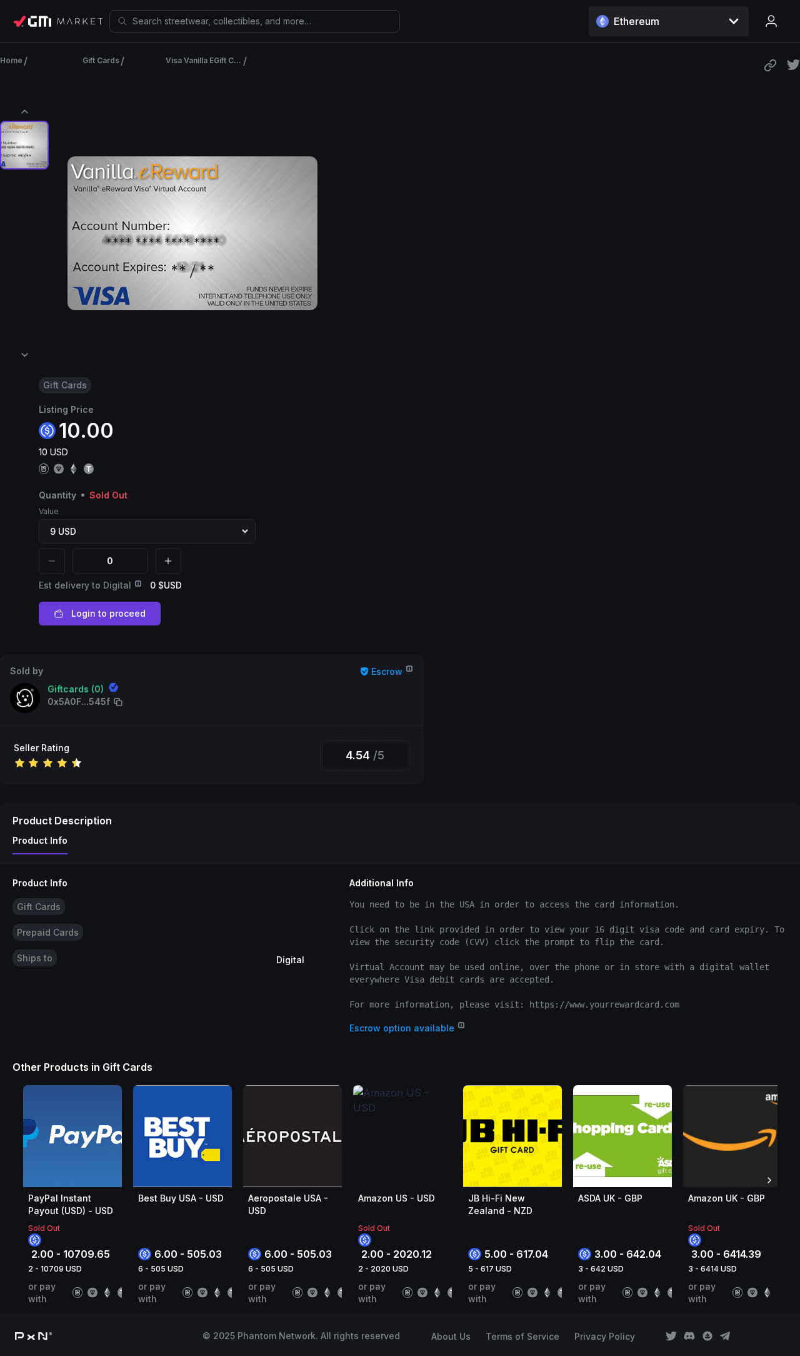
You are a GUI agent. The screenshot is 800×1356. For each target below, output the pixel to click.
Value (49, 511)
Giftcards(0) (76, 689)
